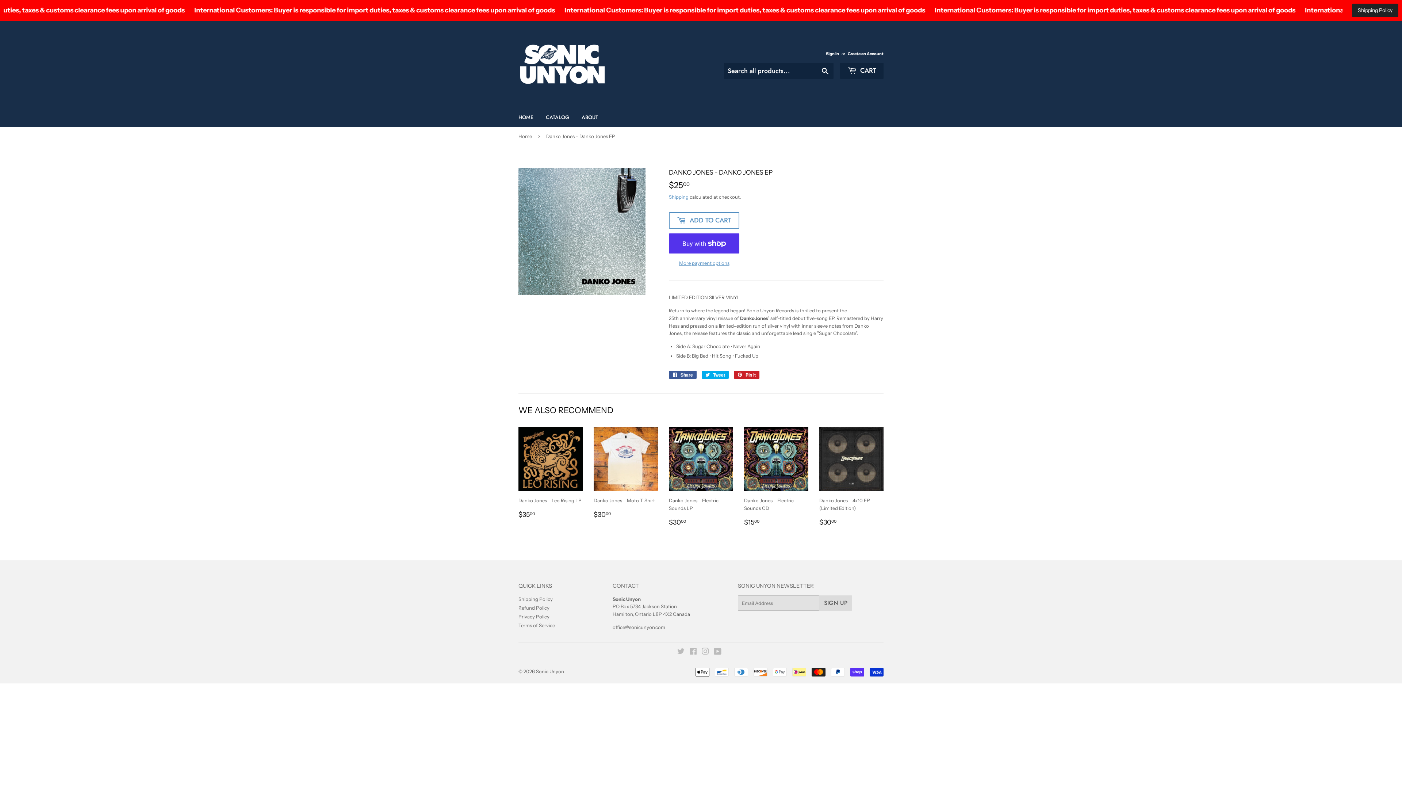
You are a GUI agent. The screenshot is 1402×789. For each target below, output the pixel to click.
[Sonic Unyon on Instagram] (705, 652)
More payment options (704, 263)
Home (525, 117)
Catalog (557, 117)
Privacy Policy (533, 617)
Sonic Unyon (550, 671)
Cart (867, 70)
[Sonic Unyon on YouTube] (717, 652)
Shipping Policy (1375, 10)
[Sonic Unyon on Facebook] (693, 652)
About (590, 117)
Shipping (679, 197)
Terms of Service (536, 625)
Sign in (832, 53)
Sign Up (835, 603)
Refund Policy (533, 608)
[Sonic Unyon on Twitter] (681, 652)
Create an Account (866, 53)
